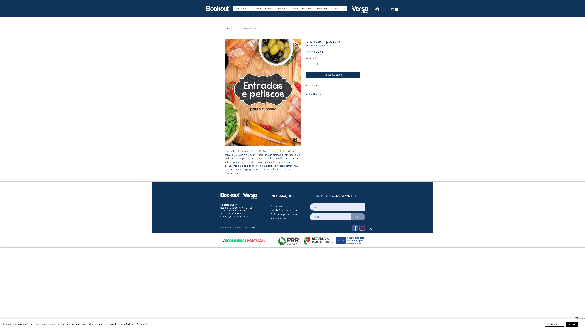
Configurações (554, 324)
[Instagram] (362, 228)
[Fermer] (581, 324)
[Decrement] (308, 64)
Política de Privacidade (137, 324)
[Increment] (318, 64)
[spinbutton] (313, 64)
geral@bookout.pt (238, 216)
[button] (256, 9)
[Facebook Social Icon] (355, 228)
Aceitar (571, 324)
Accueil (229, 28)
